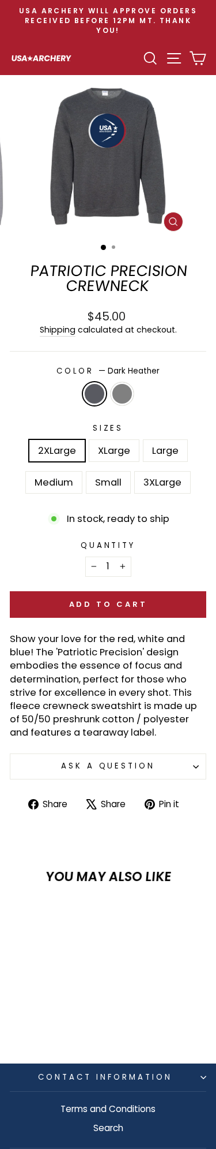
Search (108, 1128)
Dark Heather (94, 393)
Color (108, 371)
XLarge (114, 450)
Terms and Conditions (108, 1109)
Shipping (57, 329)
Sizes (108, 428)
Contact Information (105, 1077)
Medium (54, 482)
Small (108, 482)
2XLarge (57, 450)
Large (165, 450)
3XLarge (162, 482)
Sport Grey (122, 393)
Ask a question (108, 765)
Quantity (108, 545)
